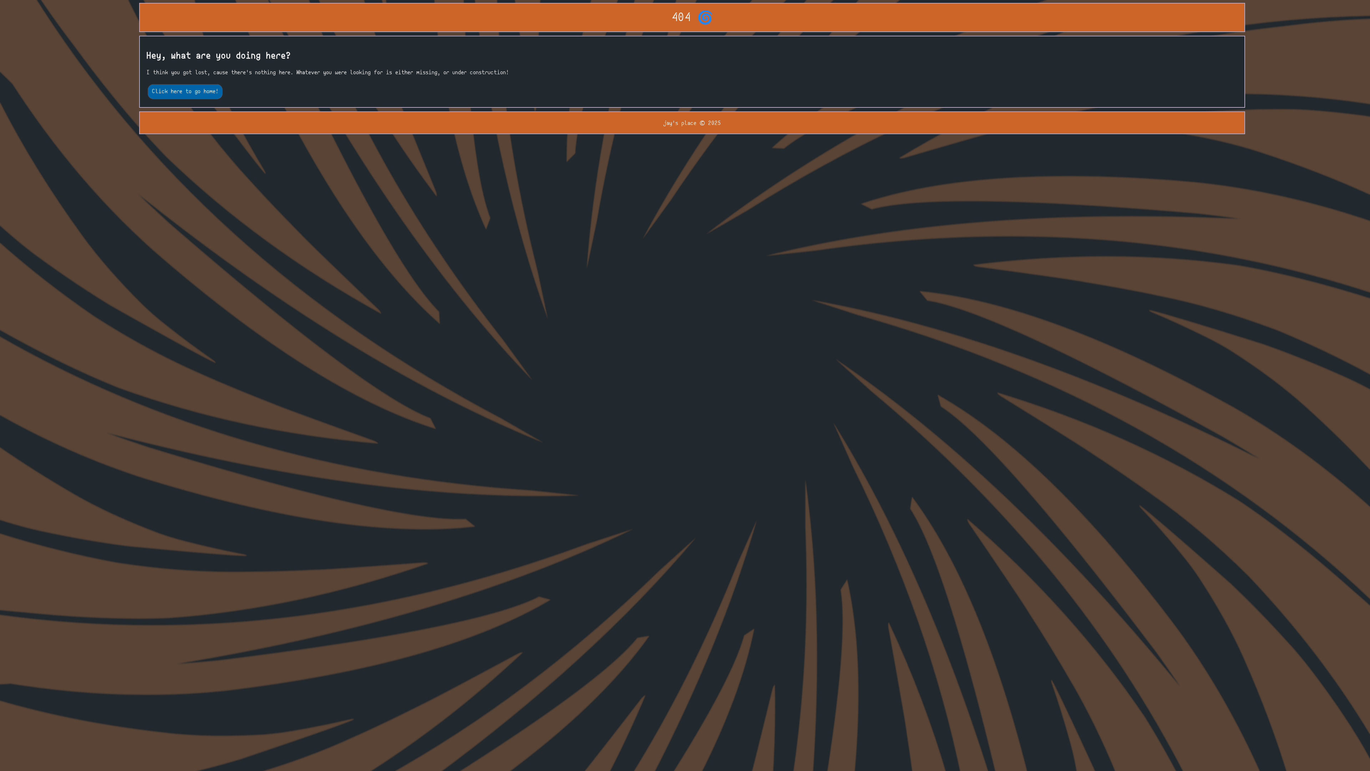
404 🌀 (692, 17)
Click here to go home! (185, 92)
